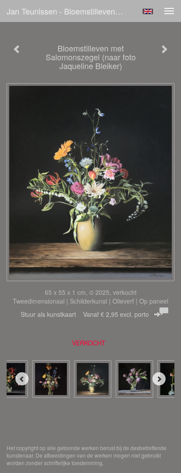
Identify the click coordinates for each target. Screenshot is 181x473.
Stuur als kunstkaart (85, 314)
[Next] (159, 378)
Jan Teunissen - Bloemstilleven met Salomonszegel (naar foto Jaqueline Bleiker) (69, 11)
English (148, 11)
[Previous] (22, 378)
